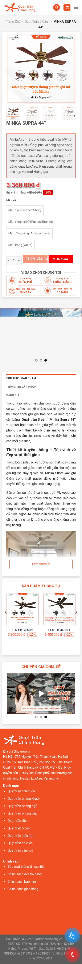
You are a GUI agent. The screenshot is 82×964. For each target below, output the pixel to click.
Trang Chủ (13, 22)
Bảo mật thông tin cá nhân (26, 867)
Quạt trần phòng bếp (22, 813)
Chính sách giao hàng (23, 889)
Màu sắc (11, 200)
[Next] (69, 69)
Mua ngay (60, 259)
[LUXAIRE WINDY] (22, 609)
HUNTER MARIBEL (59, 630)
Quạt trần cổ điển (20, 843)
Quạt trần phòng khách (24, 799)
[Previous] (13, 69)
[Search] (56, 7)
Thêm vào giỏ (37, 259)
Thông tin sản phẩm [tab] (21, 386)
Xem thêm (39, 564)
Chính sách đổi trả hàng (25, 874)
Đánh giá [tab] (13, 395)
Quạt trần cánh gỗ (20, 850)
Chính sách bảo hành (22, 882)
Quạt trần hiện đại (20, 836)
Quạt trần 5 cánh (19, 828)
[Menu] (76, 7)
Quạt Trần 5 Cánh (37, 22)
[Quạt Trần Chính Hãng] (20, 7)
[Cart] (66, 7)
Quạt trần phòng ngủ (22, 806)
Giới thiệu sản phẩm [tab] (21, 378)
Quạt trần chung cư (21, 791)
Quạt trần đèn (18, 821)
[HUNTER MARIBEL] (59, 609)
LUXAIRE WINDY (22, 630)
